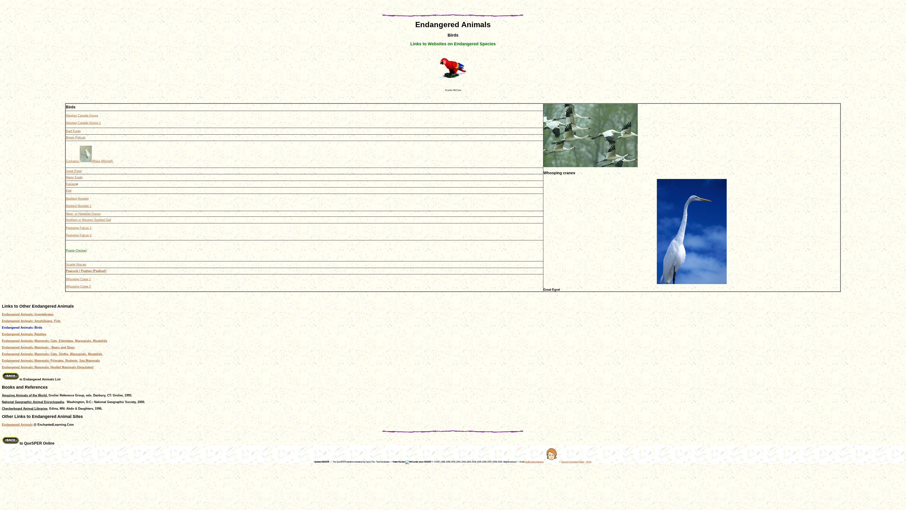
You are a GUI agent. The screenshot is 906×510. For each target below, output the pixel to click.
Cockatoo (73, 161)
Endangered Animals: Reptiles (24, 334)
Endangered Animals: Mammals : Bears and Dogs (38, 347)
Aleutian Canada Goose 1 (83, 123)
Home (588, 461)
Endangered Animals (17, 424)
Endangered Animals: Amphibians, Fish (31, 321)
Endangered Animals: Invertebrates (27, 314)
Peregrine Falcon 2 (79, 235)
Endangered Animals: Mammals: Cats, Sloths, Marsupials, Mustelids (52, 354)
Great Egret (74, 171)
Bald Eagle (73, 131)
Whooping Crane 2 (78, 286)
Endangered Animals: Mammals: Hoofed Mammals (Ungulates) (47, 367)
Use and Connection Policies (572, 461)
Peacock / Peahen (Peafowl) (86, 271)
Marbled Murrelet (77, 198)
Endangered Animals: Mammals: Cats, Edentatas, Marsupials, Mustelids (54, 341)
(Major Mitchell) (103, 161)
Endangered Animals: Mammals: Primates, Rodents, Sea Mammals (51, 360)
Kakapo (71, 184)
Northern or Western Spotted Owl (88, 220)
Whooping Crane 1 (78, 279)
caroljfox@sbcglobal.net (534, 461)
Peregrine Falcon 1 (79, 228)
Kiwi (68, 190)
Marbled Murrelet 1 (78, 206)
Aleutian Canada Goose (82, 115)
